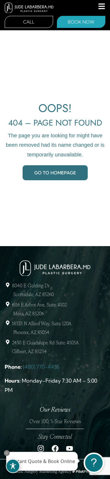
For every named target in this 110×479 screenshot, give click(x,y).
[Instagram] (40, 448)
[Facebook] (55, 448)
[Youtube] (69, 448)
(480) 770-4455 (41, 366)
